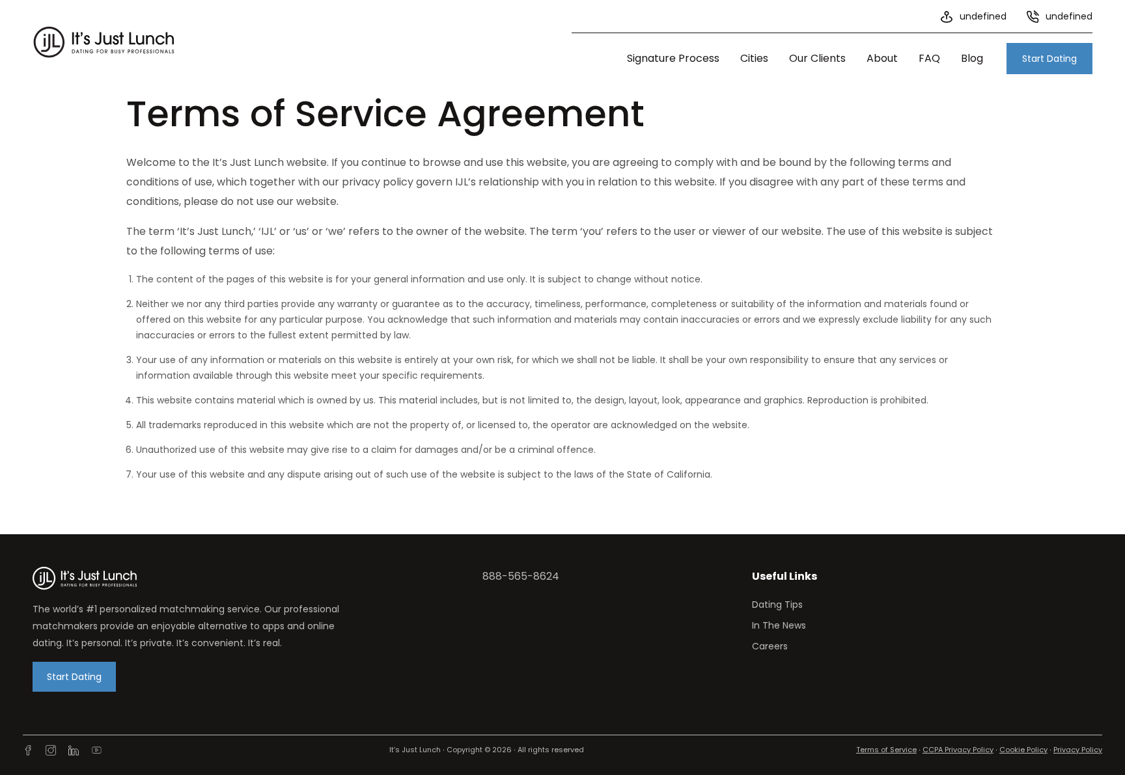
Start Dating (1049, 58)
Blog (972, 58)
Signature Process (673, 58)
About (882, 58)
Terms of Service (886, 749)
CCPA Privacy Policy (958, 749)
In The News (779, 625)
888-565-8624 (520, 576)
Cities (754, 58)
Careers (770, 646)
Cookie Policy (1023, 749)
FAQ (929, 58)
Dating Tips (777, 604)
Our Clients (817, 58)
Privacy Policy (1077, 749)
